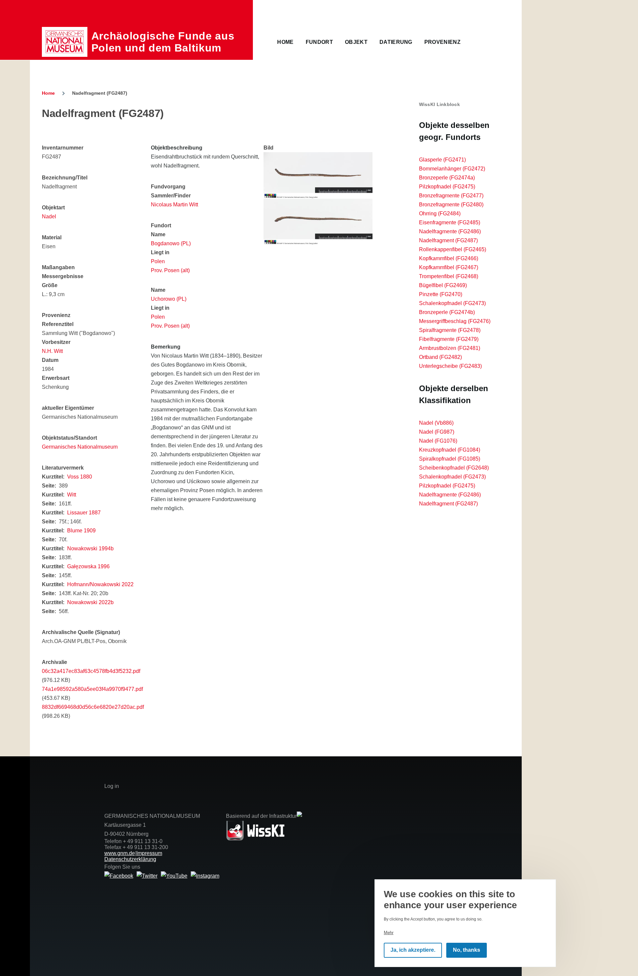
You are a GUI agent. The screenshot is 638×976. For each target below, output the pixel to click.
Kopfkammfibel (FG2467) (448, 267)
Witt (71, 494)
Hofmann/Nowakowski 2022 (100, 584)
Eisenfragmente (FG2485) (449, 222)
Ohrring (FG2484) (440, 213)
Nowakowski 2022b (90, 602)
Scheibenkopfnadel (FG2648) (454, 468)
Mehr (388, 932)
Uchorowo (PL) (168, 299)
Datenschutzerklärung (130, 859)
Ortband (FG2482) (440, 357)
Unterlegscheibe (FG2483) (450, 366)
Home (48, 93)
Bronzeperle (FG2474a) (447, 177)
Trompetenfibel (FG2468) (448, 276)
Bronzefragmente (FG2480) (451, 204)
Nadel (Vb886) (436, 423)
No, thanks (466, 950)
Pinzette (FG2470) (440, 294)
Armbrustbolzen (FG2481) (449, 348)
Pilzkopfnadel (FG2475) (447, 186)
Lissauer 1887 (84, 512)
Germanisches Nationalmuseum (80, 447)
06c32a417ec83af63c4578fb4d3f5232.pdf (91, 671)
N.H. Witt (52, 351)
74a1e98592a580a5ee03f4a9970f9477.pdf (92, 689)
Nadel (49, 216)
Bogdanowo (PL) (171, 243)
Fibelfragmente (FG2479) (448, 339)
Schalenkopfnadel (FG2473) (452, 303)
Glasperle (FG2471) (442, 160)
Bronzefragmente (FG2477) (451, 195)
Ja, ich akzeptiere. (412, 950)
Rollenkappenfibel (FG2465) (452, 249)
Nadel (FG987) (436, 432)
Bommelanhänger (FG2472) (452, 168)
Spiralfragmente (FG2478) (449, 330)
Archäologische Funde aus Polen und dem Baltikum (162, 42)
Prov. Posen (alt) (170, 270)
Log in (111, 786)
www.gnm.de (119, 853)
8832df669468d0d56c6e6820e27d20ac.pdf (93, 707)
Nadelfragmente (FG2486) (450, 231)
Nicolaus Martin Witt (174, 204)
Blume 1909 (81, 530)
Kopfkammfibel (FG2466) (448, 258)
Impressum (149, 853)
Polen (158, 261)
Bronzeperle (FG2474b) (447, 312)
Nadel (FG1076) (438, 441)
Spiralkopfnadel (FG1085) (449, 459)
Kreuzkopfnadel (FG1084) (449, 450)
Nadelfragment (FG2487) (448, 240)
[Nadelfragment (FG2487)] (318, 175)
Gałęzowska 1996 (88, 566)
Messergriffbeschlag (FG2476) (454, 321)
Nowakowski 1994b (90, 548)
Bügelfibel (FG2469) (443, 285)
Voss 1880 (79, 477)
